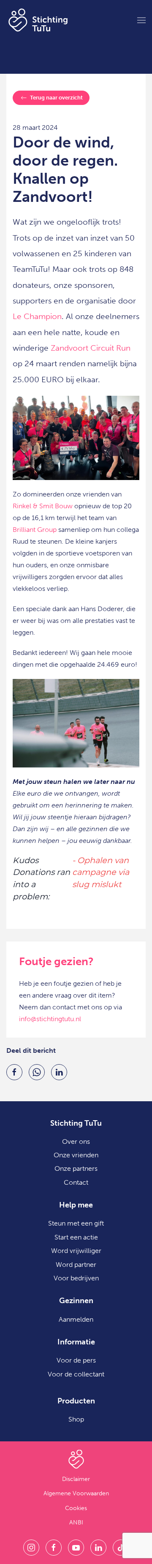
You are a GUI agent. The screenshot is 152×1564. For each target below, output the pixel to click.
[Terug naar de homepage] (38, 20)
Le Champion (37, 316)
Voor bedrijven (76, 1278)
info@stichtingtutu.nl (50, 1019)
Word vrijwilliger (76, 1251)
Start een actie (76, 1237)
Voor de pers (76, 1360)
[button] (141, 20)
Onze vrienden (76, 1155)
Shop (76, 1419)
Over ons (76, 1141)
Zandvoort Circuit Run (90, 348)
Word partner (76, 1265)
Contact (76, 1182)
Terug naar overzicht (56, 97)
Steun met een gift (76, 1223)
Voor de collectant (76, 1374)
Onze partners (76, 1168)
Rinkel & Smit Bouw (43, 506)
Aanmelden (76, 1319)
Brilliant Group (35, 530)
